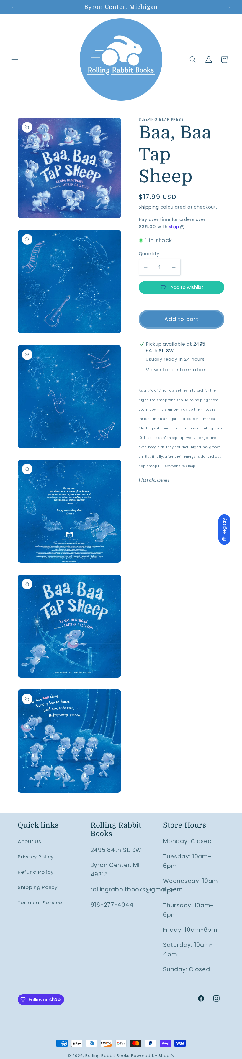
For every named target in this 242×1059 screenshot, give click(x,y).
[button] (15, 59)
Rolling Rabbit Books (107, 1055)
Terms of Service (40, 902)
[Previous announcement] (12, 7)
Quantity (149, 254)
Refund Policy (35, 872)
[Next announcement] (229, 7)
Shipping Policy (38, 887)
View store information (176, 369)
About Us (29, 841)
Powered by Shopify (152, 1055)
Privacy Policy (36, 856)
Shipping (149, 207)
